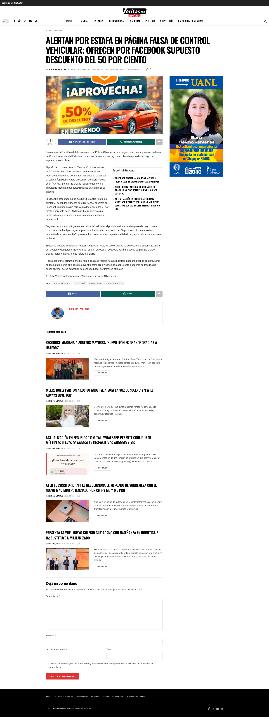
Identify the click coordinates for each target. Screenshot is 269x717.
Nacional (135, 21)
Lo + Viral (83, 21)
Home (48, 30)
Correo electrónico (56, 649)
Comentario (53, 596)
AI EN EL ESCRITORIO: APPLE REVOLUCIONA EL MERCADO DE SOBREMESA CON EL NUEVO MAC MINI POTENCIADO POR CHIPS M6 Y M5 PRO (101, 487)
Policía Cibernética (114, 283)
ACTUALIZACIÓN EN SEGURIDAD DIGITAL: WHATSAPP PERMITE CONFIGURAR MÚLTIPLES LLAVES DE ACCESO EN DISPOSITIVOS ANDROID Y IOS (138, 203)
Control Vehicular (62, 283)
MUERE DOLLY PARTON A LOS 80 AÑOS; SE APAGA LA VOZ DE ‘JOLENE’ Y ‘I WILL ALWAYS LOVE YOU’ (136, 190)
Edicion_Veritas (57, 69)
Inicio (69, 21)
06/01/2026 (76, 69)
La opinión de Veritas (190, 21)
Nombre (51, 635)
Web (108, 649)
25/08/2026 (70, 353)
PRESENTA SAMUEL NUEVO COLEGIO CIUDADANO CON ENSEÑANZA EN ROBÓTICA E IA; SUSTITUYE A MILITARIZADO (102, 535)
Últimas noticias (134, 69)
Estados (99, 21)
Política (150, 21)
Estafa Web (80, 283)
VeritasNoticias (59, 708)
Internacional (117, 21)
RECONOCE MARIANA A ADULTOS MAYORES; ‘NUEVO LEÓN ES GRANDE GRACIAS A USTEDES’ (137, 179)
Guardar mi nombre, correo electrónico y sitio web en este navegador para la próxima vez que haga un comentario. (101, 665)
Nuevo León (166, 21)
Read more (102, 373)
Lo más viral (108, 69)
